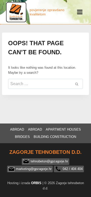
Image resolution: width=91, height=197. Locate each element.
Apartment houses (63, 129)
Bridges (22, 137)
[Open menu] (79, 11)
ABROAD (35, 129)
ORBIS (36, 183)
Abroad (17, 129)
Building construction (55, 137)
